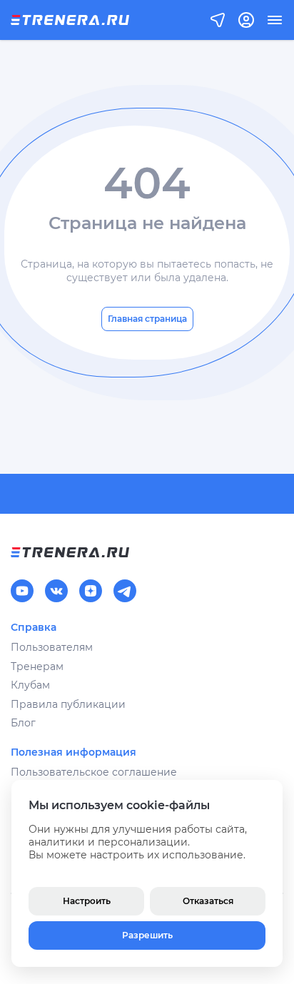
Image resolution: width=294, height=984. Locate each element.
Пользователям (52, 647)
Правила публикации (68, 704)
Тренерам (37, 666)
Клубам (30, 685)
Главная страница (147, 318)
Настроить (87, 901)
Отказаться (208, 901)
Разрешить (147, 935)
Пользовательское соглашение (94, 772)
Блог (23, 722)
